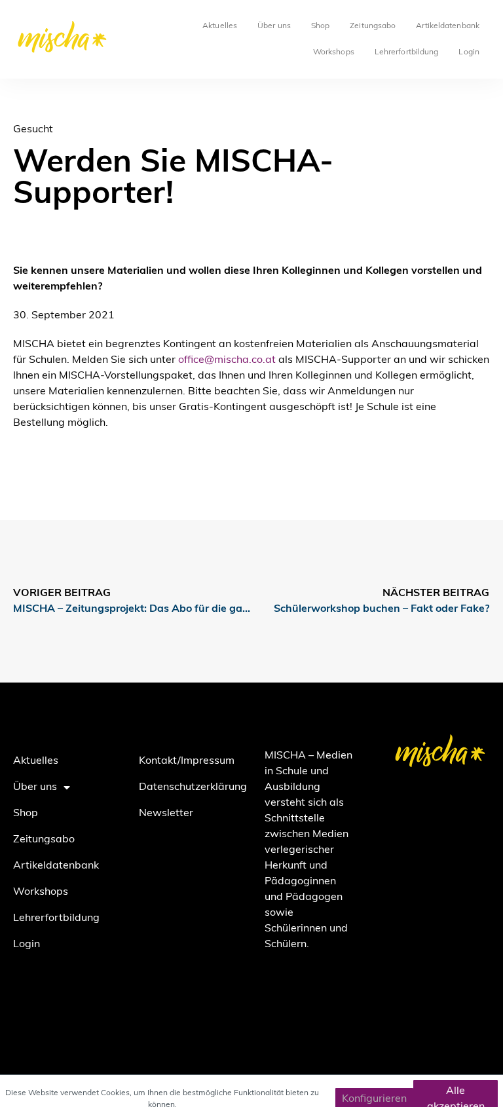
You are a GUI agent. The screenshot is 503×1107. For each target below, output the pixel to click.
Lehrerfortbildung (407, 52)
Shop (320, 26)
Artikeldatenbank (447, 26)
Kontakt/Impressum (186, 761)
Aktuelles (219, 26)
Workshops (333, 52)
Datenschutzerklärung (188, 787)
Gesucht (33, 129)
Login (468, 52)
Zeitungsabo (373, 26)
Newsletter (166, 813)
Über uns (274, 26)
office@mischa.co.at (227, 360)
